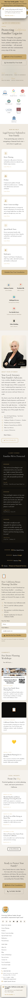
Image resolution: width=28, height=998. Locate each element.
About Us (4, 947)
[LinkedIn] (10, 921)
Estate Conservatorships (7, 933)
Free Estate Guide (6, 964)
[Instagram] (6, 921)
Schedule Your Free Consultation (14, 272)
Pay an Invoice (5, 957)
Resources (4, 949)
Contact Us (4, 959)
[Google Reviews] (20, 921)
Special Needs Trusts (7, 935)
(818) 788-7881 (7, 971)
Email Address (5, 627)
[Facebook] (3, 921)
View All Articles (15, 848)
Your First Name (6, 620)
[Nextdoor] (17, 921)
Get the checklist (9, 994)
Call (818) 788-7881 (15, 891)
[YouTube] (13, 921)
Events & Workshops (7, 954)
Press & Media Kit (11, 440)
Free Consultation (6, 962)
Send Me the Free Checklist (13, 635)
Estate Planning (5, 928)
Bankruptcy (4, 938)
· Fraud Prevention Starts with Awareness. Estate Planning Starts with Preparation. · (14, 4)
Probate (4, 930)
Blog (3, 952)
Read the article (9, 15)
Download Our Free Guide (14, 62)
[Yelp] (24, 921)
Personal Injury (5, 940)
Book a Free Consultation (14, 56)
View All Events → (7, 662)
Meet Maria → (8, 435)
